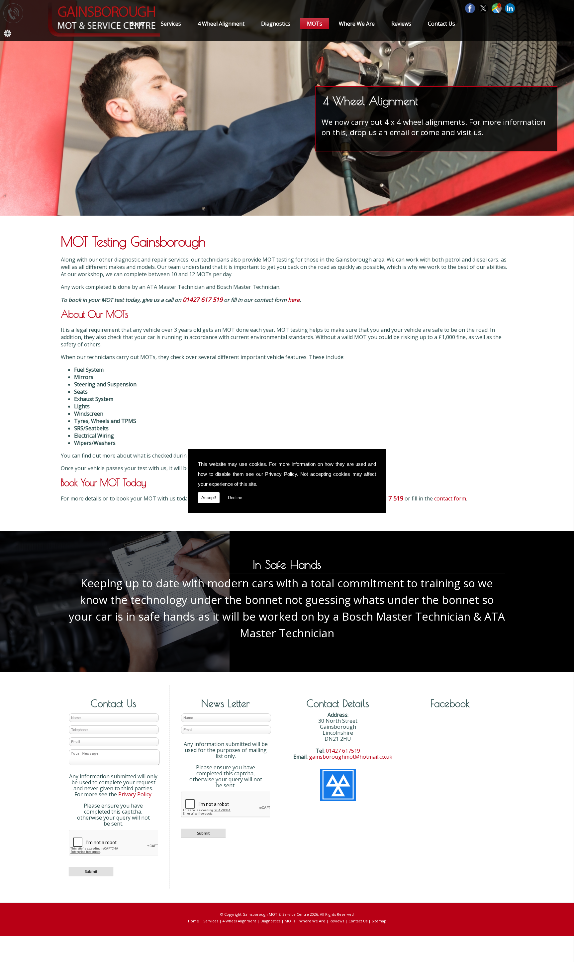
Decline (235, 497)
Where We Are (357, 23)
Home (136, 23)
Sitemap (379, 920)
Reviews (401, 23)
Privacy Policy (281, 474)
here (294, 299)
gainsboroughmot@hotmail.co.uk (350, 756)
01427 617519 (343, 750)
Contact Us (441, 23)
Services (171, 23)
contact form (450, 498)
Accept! (208, 497)
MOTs (314, 23)
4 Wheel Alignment (221, 23)
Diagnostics (275, 23)
